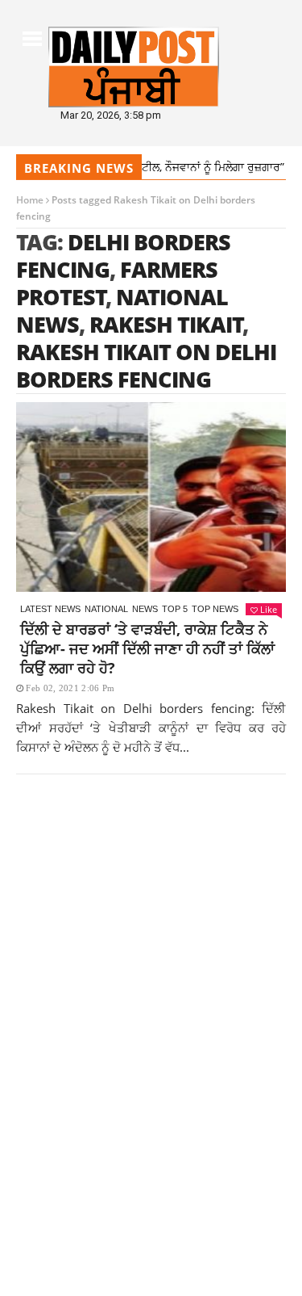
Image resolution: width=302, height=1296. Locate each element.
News (145, 609)
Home (29, 200)
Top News (215, 609)
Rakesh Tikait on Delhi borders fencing (146, 365)
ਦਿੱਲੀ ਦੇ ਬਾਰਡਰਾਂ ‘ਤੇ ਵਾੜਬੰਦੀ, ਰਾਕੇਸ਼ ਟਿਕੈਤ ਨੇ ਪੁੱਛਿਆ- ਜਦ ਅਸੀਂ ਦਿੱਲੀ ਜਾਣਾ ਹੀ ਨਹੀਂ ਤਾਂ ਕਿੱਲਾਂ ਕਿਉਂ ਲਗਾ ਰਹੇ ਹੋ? (147, 648)
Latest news (50, 609)
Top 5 (175, 609)
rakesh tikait (166, 324)
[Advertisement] (151, 972)
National (106, 609)
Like (268, 609)
